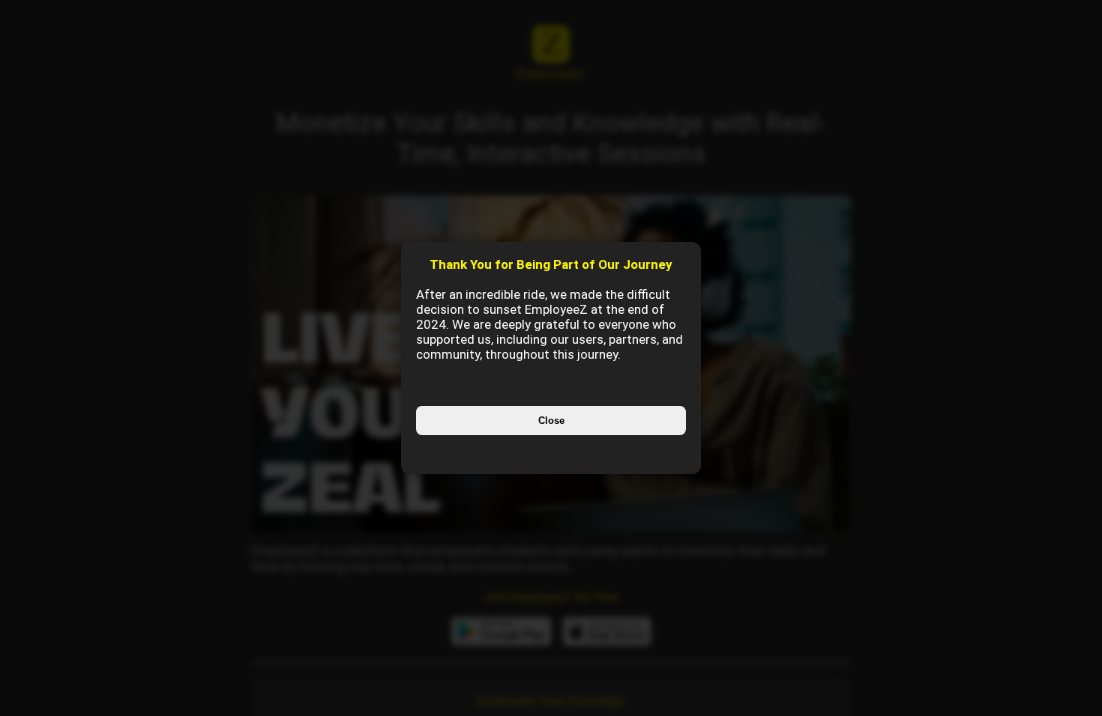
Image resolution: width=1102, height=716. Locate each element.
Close (551, 420)
